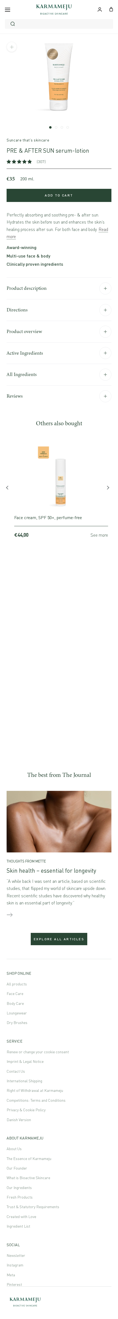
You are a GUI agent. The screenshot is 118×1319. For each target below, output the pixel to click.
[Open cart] (111, 9)
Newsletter (16, 1255)
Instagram (15, 1265)
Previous (9, 489)
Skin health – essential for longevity (51, 870)
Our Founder (17, 1168)
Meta (11, 1275)
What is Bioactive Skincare (28, 1178)
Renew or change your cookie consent (38, 1052)
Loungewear (17, 1013)
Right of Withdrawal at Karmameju (35, 1090)
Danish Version (19, 1120)
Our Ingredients (19, 1187)
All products (17, 984)
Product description (27, 288)
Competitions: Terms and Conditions (36, 1100)
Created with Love (21, 1216)
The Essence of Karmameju (29, 1158)
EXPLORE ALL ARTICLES (59, 939)
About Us (14, 1149)
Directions (17, 309)
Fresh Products (20, 1197)
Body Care (15, 1003)
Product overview (24, 331)
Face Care (15, 993)
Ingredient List (18, 1226)
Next (108, 489)
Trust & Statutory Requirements (33, 1207)
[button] (20, 161)
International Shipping (24, 1081)
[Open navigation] (7, 9)
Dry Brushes (17, 1022)
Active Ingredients (25, 353)
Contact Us (16, 1071)
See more (97, 535)
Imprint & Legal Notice (25, 1061)
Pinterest (14, 1284)
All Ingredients (22, 374)
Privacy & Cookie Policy (26, 1110)
